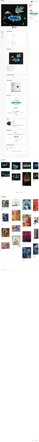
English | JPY (34, 0)
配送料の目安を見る (16, 107)
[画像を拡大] (16, 58)
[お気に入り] (9, 162)
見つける (8, 0)
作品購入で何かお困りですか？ (16, 108)
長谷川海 (13, 121)
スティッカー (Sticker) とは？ (16, 141)
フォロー (37, 5)
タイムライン (11, 0)
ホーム (6, 0)
